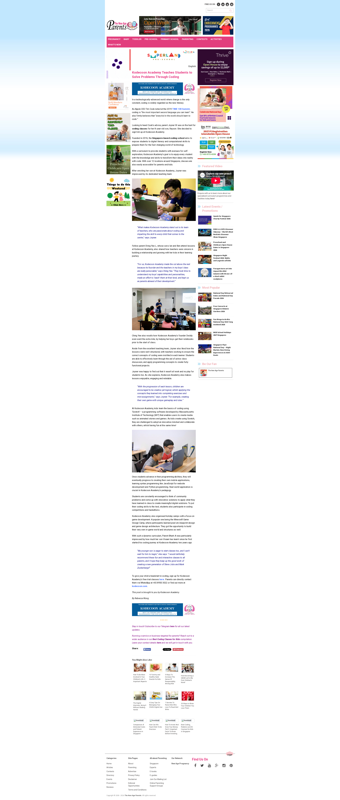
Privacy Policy (134, 775)
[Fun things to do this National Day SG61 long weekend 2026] (205, 323)
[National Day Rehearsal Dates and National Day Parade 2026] (205, 297)
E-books (153, 771)
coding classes (139, 128)
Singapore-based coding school (168, 138)
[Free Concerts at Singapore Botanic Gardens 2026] (205, 310)
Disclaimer (132, 779)
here (172, 626)
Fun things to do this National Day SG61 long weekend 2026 (223, 322)
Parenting (132, 767)
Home (109, 763)
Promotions (111, 783)
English (192, 66)
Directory (110, 775)
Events (109, 779)
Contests (110, 771)
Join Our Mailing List (158, 779)
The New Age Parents (133, 795)
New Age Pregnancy (180, 763)
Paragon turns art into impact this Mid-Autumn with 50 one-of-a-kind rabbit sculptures (223, 274)
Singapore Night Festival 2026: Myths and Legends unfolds (222, 258)
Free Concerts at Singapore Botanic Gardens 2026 (221, 308)
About (130, 763)
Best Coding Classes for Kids (166, 639)
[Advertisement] (155, 8)
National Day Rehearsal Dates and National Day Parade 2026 (223, 295)
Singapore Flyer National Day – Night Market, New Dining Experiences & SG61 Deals (222, 350)
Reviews (110, 787)
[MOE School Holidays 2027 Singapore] (205, 336)
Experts (153, 767)
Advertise (132, 771)
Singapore (154, 763)
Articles (110, 767)
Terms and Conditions (137, 790)
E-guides (153, 775)
